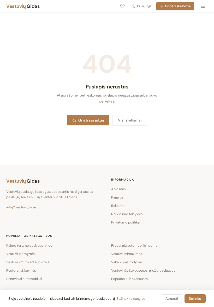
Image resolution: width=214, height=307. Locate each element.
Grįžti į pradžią (91, 120)
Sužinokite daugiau (130, 298)
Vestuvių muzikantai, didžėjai (28, 262)
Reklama (117, 205)
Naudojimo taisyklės (127, 214)
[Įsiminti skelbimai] (122, 6)
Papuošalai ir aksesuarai (129, 279)
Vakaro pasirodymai (126, 262)
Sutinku (195, 298)
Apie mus (118, 189)
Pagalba (117, 197)
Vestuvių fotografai (20, 254)
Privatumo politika (125, 222)
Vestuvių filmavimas (126, 254)
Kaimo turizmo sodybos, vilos (29, 245)
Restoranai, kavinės (21, 270)
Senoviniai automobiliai (24, 279)
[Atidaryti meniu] (203, 6)
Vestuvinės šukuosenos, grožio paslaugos (143, 270)
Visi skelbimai (130, 120)
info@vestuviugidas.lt (23, 207)
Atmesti (171, 298)
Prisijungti (144, 6)
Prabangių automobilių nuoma (134, 245)
